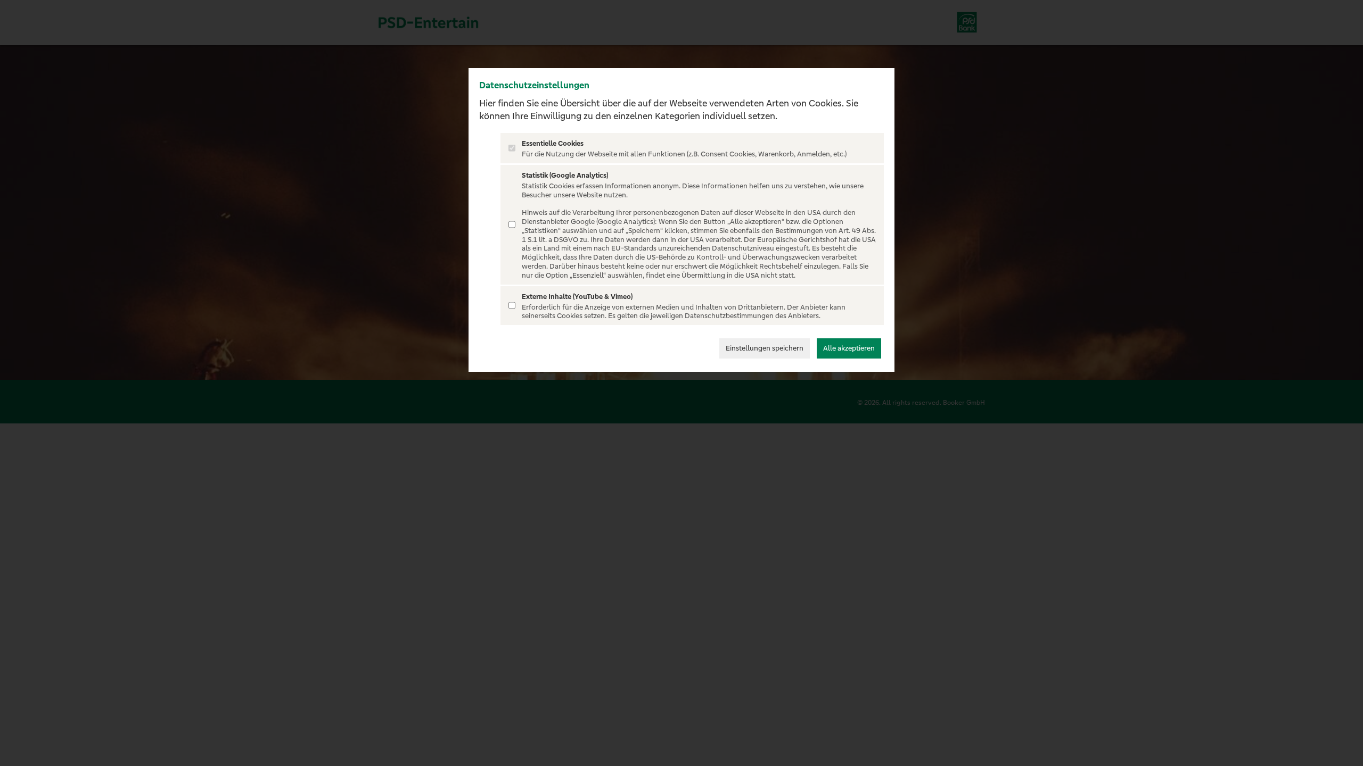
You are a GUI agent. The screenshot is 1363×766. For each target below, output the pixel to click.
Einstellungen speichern (764, 348)
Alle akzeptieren (849, 348)
